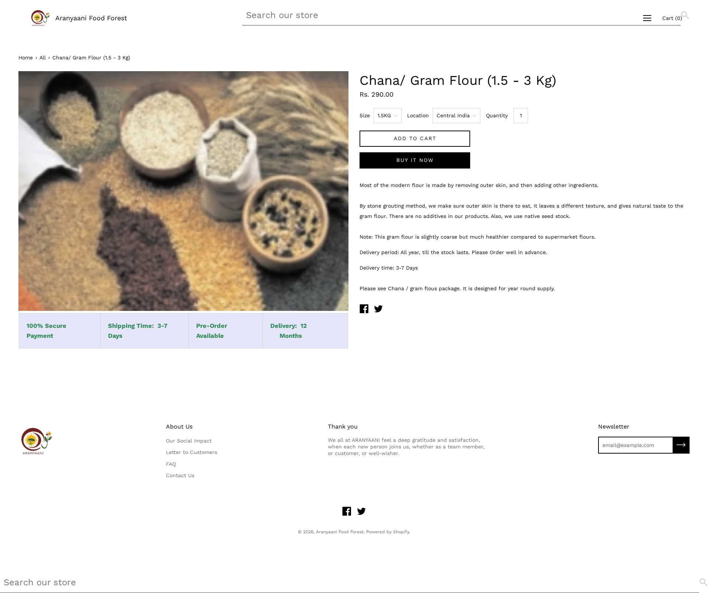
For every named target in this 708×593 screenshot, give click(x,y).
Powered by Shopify (387, 531)
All (42, 57)
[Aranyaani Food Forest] (364, 310)
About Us (179, 426)
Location (418, 115)
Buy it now (415, 160)
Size (365, 115)
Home (25, 57)
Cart (672, 18)
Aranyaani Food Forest (91, 18)
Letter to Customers (191, 452)
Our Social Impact (189, 441)
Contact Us (180, 475)
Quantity (497, 115)
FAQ (171, 464)
